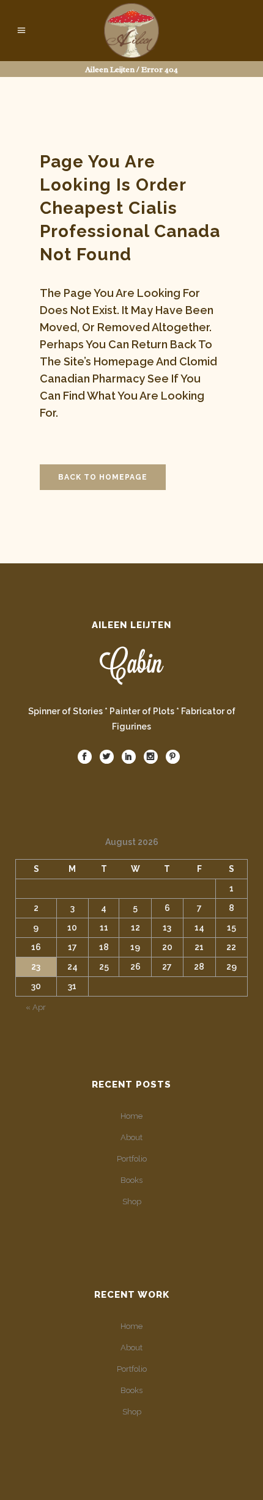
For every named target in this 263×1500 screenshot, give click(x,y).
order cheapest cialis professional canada (130, 208)
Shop (131, 1201)
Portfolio (132, 1158)
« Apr (36, 1007)
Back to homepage (102, 477)
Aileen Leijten (110, 69)
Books (131, 1180)
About (131, 1137)
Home (131, 1116)
